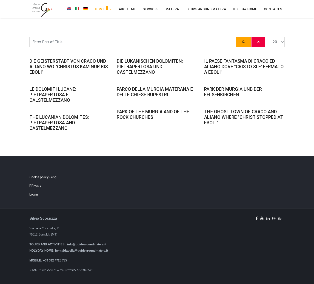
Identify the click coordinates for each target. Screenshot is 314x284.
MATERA (172, 9)
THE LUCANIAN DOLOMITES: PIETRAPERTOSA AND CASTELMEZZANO (59, 122)
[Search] (243, 42)
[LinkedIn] (268, 218)
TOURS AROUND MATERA (206, 9)
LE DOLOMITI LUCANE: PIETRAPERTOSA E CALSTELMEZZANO (52, 94)
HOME (100, 9)
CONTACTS (273, 9)
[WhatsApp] (280, 218)
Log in (33, 194)
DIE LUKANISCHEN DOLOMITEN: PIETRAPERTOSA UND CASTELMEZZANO (150, 66)
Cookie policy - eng (43, 177)
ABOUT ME (127, 9)
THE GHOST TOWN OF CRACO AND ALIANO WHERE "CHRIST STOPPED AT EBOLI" (243, 117)
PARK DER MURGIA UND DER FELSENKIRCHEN (233, 91)
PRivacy (35, 185)
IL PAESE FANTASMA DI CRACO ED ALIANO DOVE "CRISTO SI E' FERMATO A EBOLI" (244, 66)
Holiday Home (245, 9)
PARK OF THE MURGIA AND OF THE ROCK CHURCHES (153, 114)
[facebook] (257, 218)
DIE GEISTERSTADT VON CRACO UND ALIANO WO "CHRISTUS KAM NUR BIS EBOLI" (68, 66)
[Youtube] (262, 218)
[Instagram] (274, 218)
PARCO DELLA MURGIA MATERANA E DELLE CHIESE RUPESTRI (155, 91)
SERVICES (151, 9)
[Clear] (258, 42)
